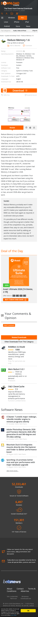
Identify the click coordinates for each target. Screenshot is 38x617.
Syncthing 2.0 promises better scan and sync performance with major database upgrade (20, 462)
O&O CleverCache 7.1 (16, 388)
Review (12, 127)
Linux (6, 22)
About (9, 588)
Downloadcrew (26, 598)
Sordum (18, 65)
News (28, 26)
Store (18, 26)
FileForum (13, 598)
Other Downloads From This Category (19, 342)
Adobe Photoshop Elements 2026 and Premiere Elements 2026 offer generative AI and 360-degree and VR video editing (21, 433)
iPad (27, 22)
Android (7, 26)
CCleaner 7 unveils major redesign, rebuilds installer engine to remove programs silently (21, 419)
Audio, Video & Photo (19, 30)
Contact (20, 588)
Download (18, 90)
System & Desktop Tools (12, 35)
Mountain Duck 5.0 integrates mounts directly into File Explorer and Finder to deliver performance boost (21, 448)
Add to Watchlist (15, 45)
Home (2, 35)
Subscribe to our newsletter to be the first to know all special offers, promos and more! (21, 561)
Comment (29, 45)
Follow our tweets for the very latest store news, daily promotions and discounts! (20, 551)
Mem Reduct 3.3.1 (16, 369)
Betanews (25, 596)
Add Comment (9, 325)
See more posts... (12, 471)
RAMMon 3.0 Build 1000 (16, 348)
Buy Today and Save (14, 299)
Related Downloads (19, 337)
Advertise (25, 591)
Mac (22, 18)
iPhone (16, 22)
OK (28, 611)
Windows (11, 18)
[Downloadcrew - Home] (10, 3)
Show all (34, 30)
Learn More (13, 615)
